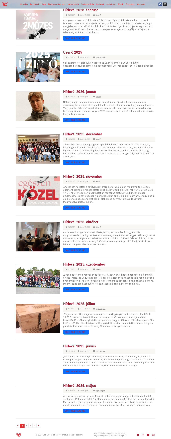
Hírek (44, 4)
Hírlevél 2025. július (79, 304)
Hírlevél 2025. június (79, 346)
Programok (34, 4)
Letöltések (100, 4)
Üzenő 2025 (72, 52)
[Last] (38, 425)
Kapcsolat (141, 4)
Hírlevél (98, 15)
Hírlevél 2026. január (79, 92)
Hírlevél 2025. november (82, 176)
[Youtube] (148, 435)
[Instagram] (165, 4)
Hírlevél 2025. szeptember (84, 264)
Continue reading (75, 38)
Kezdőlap (24, 4)
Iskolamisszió (73, 4)
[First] (18, 425)
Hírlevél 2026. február (80, 10)
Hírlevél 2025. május (79, 386)
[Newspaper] (153, 435)
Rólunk (120, 4)
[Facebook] (160, 4)
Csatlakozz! (110, 4)
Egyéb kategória (100, 57)
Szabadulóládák (87, 4)
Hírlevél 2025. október (81, 222)
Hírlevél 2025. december (82, 134)
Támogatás (130, 4)
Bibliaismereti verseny (56, 4)
